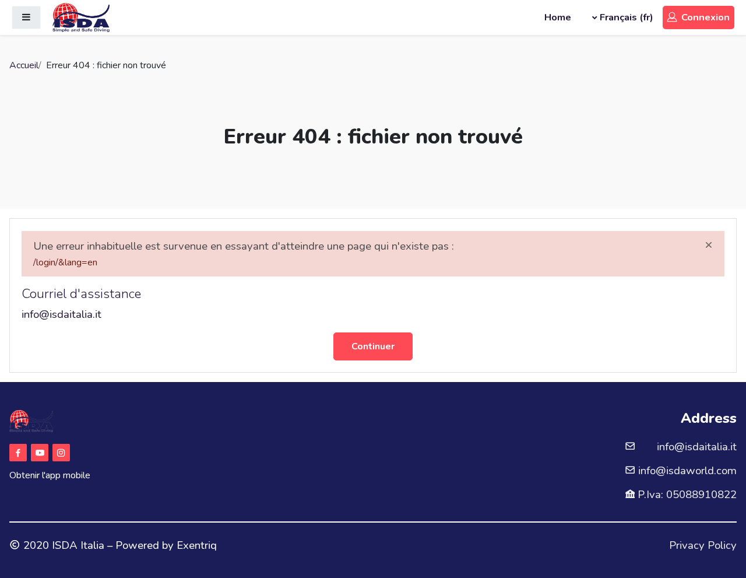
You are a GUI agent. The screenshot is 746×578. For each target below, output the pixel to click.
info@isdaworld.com (687, 470)
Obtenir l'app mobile (49, 475)
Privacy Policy (703, 545)
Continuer (373, 346)
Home (557, 17)
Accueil (23, 65)
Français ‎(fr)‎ (626, 17)
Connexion (705, 17)
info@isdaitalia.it (61, 314)
